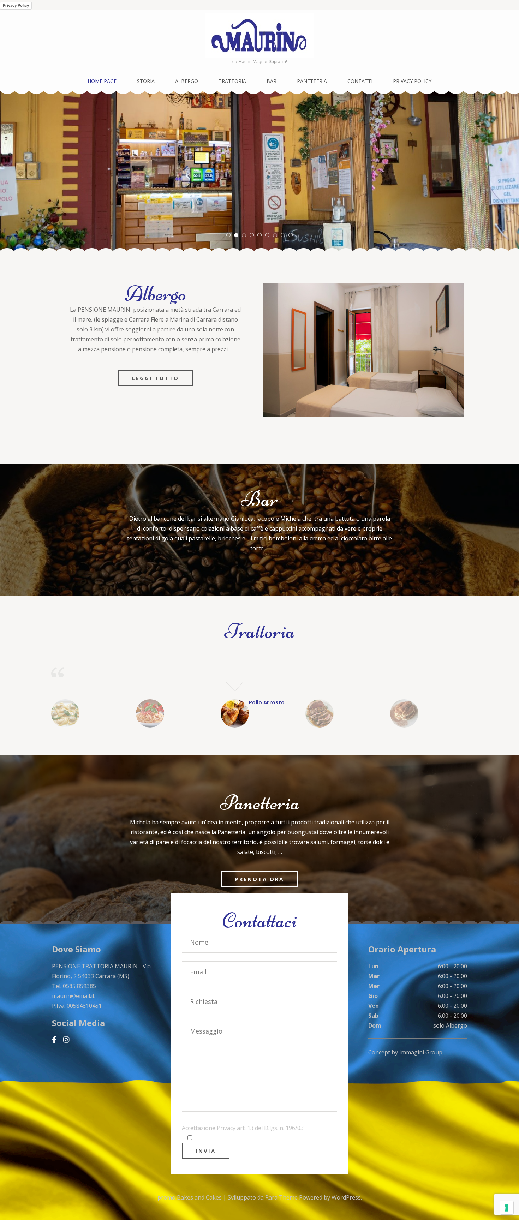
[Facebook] (54, 1040)
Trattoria (232, 81)
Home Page (102, 81)
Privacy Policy (16, 5)
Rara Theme (282, 1197)
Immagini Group (420, 1052)
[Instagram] (66, 1040)
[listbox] (259, 171)
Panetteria (312, 81)
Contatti (359, 81)
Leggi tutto (155, 378)
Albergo (186, 81)
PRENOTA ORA (259, 879)
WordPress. (347, 1197)
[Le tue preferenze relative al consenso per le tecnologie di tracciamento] (506, 1207)
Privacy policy (412, 81)
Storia (146, 81)
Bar (271, 81)
